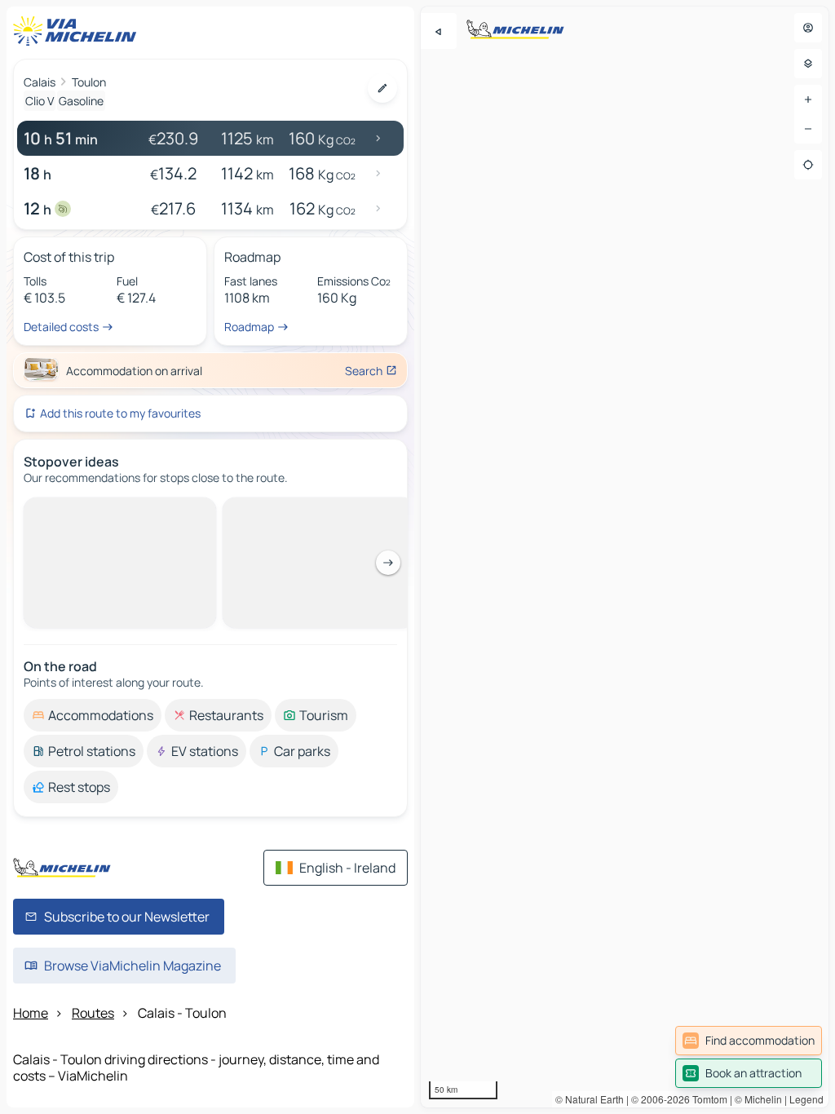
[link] (748, 1040)
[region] (624, 557)
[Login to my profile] (808, 27)
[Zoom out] (808, 129)
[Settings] (808, 63)
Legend (806, 1099)
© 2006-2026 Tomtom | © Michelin (706, 1099)
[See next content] (388, 562)
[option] (92, 715)
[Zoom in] (808, 99)
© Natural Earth (589, 1099)
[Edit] (382, 88)
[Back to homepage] (78, 31)
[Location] (808, 164)
